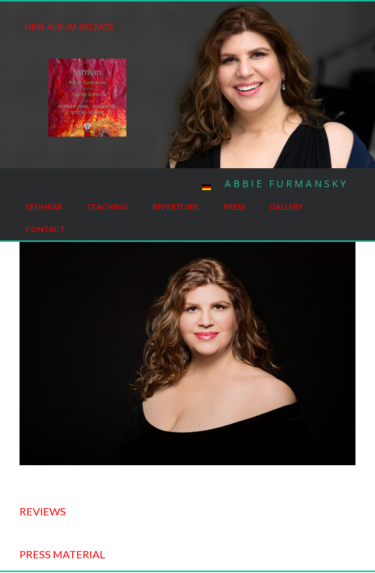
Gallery (286, 206)
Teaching (107, 206)
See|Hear (44, 206)
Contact (45, 229)
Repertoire (175, 206)
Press (234, 206)
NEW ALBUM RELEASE (69, 27)
